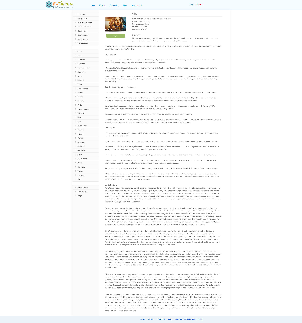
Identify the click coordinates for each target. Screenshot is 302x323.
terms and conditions (183, 319)
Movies (102, 5)
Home (93, 5)
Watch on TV (136, 5)
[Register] (199, 4)
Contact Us (114, 5)
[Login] (192, 4)
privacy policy (197, 319)
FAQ (125, 5)
